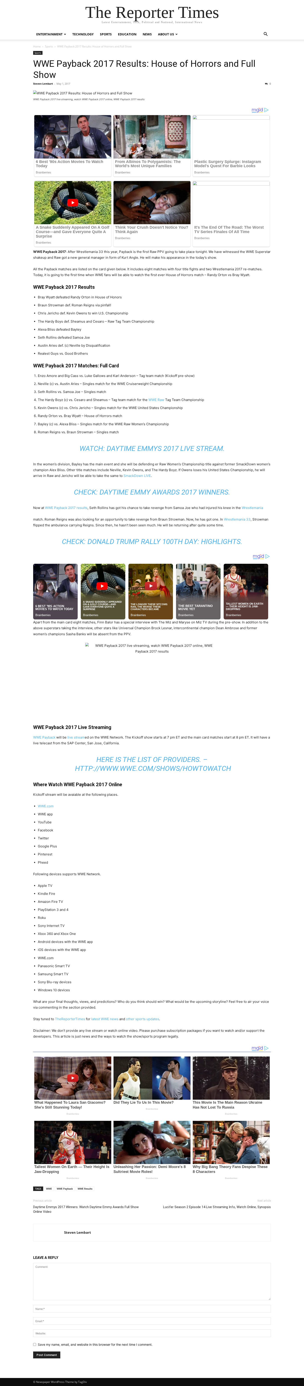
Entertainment (49, 34)
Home (37, 46)
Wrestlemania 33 (237, 519)
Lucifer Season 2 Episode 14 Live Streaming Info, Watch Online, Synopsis (217, 1207)
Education (127, 34)
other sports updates (142, 1019)
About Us (166, 34)
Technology (83, 34)
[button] (265, 35)
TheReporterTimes (70, 1019)
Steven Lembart (43, 83)
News (147, 34)
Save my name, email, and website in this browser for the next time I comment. (95, 1344)
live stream (76, 737)
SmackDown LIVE (137, 476)
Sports (106, 34)
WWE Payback (44, 737)
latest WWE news (104, 1019)
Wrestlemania (252, 508)
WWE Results (85, 1188)
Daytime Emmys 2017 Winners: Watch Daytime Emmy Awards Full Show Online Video (86, 1209)
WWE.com (46, 806)
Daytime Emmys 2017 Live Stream (165, 448)
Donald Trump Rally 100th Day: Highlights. (164, 541)
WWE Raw (156, 400)
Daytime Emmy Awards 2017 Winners (163, 492)
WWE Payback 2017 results (66, 508)
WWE (49, 1188)
